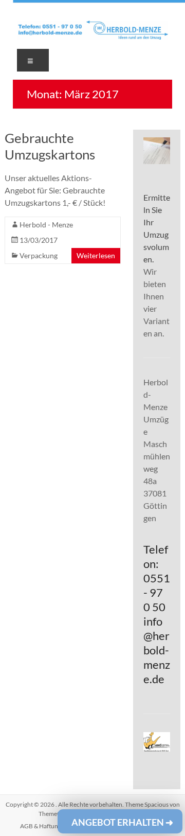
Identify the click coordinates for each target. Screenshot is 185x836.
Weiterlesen (96, 255)
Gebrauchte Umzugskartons (50, 146)
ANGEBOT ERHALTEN (122, 822)
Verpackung (39, 255)
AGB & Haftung (40, 826)
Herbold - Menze (46, 224)
